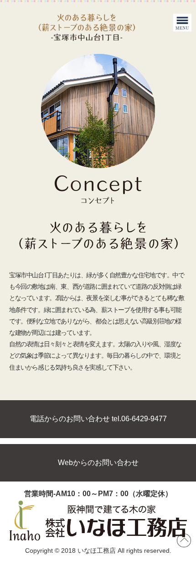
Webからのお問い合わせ (98, 462)
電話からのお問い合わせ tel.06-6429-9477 (98, 419)
